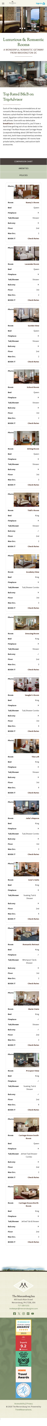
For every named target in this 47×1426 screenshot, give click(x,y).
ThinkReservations (23, 1409)
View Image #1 (20, 28)
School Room (33, 387)
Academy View (32, 572)
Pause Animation (42, 28)
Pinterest (28, 1313)
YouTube (32, 1313)
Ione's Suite (33, 880)
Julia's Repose (32, 818)
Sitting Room (33, 448)
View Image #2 (22, 28)
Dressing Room (32, 633)
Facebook (14, 1313)
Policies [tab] (23, 175)
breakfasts (8, 123)
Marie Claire (33, 1009)
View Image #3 (24, 28)
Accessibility (19, 1403)
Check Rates (33, 238)
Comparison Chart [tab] (23, 161)
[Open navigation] (3, 3)
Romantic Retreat (31, 944)
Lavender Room (32, 264)
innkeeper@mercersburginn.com (23, 1308)
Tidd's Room (33, 510)
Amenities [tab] (23, 168)
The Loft (35, 756)
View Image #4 (27, 28)
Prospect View (32, 1070)
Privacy (29, 1403)
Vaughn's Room (32, 695)
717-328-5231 (23, 1305)
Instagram (23, 1313)
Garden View (33, 325)
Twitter (19, 1313)
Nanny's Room (32, 202)
